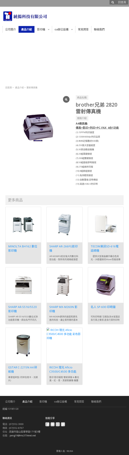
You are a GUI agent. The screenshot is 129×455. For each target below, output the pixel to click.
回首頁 (8, 87)
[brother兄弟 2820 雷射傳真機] (37, 127)
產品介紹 (19, 87)
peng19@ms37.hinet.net (23, 435)
